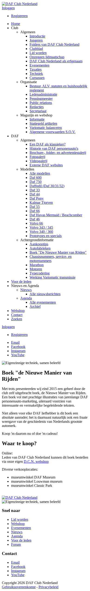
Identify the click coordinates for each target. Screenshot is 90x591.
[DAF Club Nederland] (19, 4)
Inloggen (8, 8)
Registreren (19, 16)
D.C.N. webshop (36, 461)
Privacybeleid (48, 587)
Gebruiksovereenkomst (19, 587)
